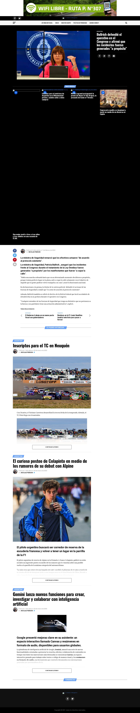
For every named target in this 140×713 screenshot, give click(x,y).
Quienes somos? (94, 23)
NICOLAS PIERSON (34, 252)
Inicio (57, 23)
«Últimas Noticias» (47, 23)
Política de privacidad (80, 23)
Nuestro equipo (66, 23)
